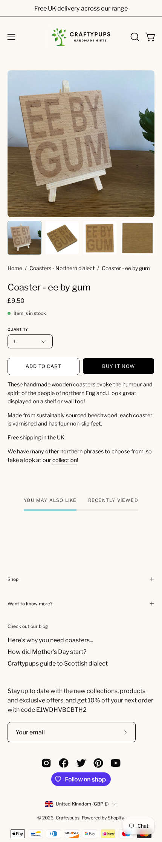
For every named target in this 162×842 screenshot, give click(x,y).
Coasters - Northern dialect (62, 268)
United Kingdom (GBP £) (82, 804)
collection (64, 460)
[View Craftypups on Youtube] (115, 763)
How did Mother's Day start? (47, 651)
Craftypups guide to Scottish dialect (58, 663)
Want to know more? (30, 603)
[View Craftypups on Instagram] (46, 763)
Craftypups (67, 818)
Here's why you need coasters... (50, 640)
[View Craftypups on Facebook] (63, 763)
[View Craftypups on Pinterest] (98, 763)
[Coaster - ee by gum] (24, 238)
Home (15, 268)
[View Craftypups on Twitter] (81, 763)
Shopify (116, 818)
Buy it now (118, 366)
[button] (134, 37)
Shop (13, 579)
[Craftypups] (81, 37)
